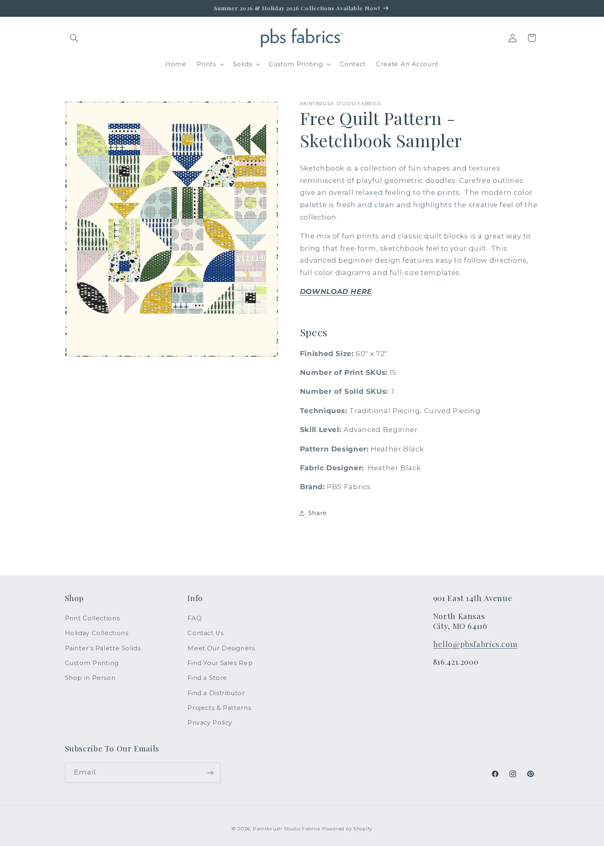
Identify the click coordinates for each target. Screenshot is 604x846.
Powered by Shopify (347, 828)
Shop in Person (90, 678)
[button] (74, 37)
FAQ (194, 618)
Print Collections (92, 618)
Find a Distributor (215, 693)
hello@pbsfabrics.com (475, 644)
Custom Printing (92, 663)
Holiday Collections (97, 633)
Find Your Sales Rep (220, 663)
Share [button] (317, 513)
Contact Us (205, 633)
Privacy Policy (209, 723)
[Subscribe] (210, 773)
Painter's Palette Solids (103, 648)
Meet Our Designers (221, 648)
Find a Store (207, 678)
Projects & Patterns (219, 708)
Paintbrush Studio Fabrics (286, 828)
